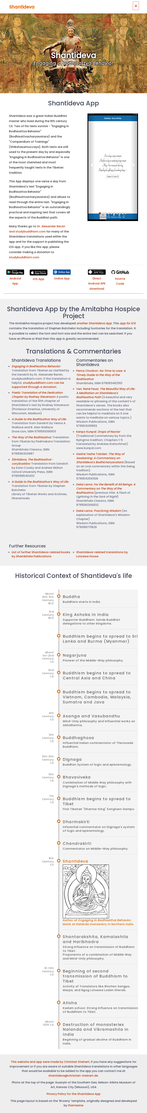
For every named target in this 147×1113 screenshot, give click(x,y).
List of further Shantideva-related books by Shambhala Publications (41, 554)
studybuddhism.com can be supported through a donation (38, 385)
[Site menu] (136, 5)
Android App (15, 281)
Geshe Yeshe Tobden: (100, 458)
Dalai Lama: (105, 488)
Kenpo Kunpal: (98, 432)
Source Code (120, 281)
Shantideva (22, 7)
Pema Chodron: (100, 375)
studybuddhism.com (24, 257)
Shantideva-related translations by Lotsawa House (102, 554)
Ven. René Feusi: (105, 393)
